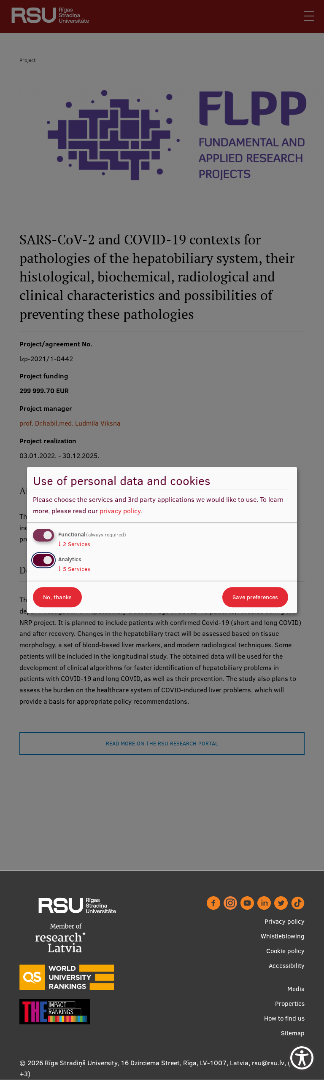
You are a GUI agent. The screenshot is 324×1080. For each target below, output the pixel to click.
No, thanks (57, 597)
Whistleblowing (283, 936)
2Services (74, 544)
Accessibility (287, 965)
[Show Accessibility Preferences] (302, 1058)
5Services (74, 569)
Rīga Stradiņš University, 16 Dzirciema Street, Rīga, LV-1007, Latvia (146, 1062)
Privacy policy (285, 921)
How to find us (284, 1018)
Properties (290, 1003)
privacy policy (120, 510)
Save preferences (255, 597)
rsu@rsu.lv (268, 1062)
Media (296, 988)
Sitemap (293, 1033)
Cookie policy (285, 950)
